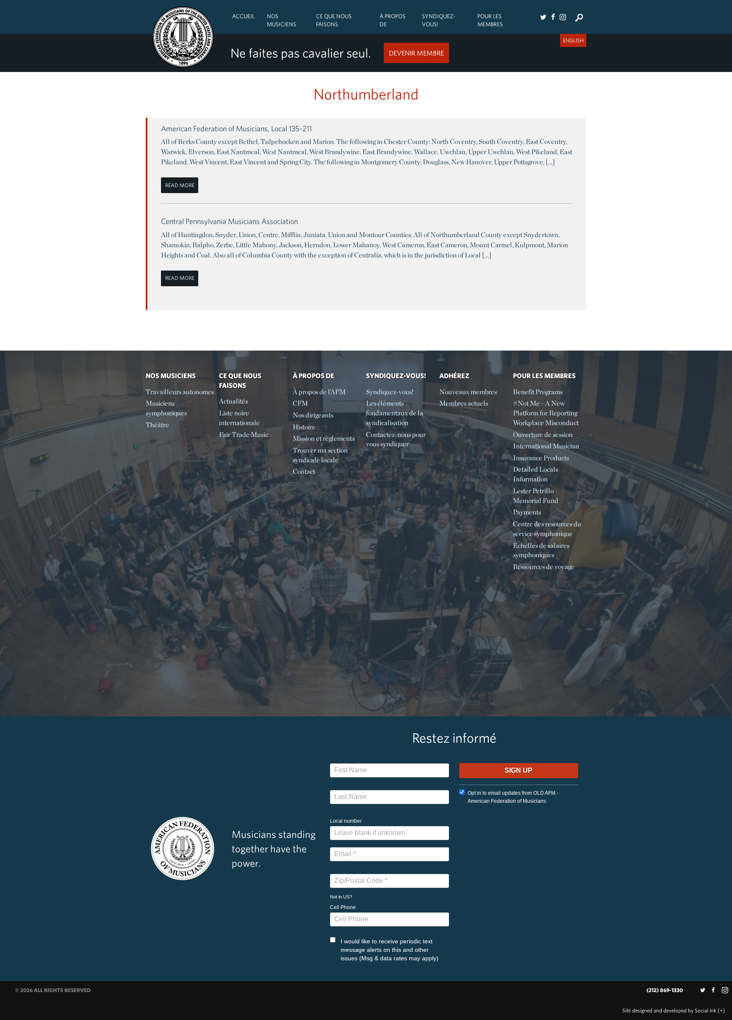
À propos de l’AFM (319, 392)
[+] (721, 1010)
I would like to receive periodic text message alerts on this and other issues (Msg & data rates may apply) (389, 950)
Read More (179, 185)
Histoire (304, 427)
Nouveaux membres (468, 392)
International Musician (546, 446)
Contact (304, 471)
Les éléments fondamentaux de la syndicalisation (394, 413)
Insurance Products (541, 458)
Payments (527, 512)
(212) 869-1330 (664, 990)
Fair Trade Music (243, 435)
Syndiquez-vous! (438, 20)
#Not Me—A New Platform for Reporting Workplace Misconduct (546, 413)
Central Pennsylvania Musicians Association (229, 221)
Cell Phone (343, 907)
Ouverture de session (543, 435)
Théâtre (157, 425)
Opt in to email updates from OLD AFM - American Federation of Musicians (513, 797)
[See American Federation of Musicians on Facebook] (552, 17)
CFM (300, 403)
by (669, 1010)
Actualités (233, 401)
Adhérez (454, 375)
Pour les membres (490, 20)
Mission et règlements (324, 438)
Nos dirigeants (313, 415)
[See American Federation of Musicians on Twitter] (543, 17)
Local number (346, 821)
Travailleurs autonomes (180, 392)
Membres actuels (463, 403)
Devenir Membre (416, 53)
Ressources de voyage (543, 567)
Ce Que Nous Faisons (334, 20)
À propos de (392, 20)
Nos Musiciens (281, 20)
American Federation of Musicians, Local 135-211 (236, 128)
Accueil (243, 16)
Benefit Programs (538, 392)
